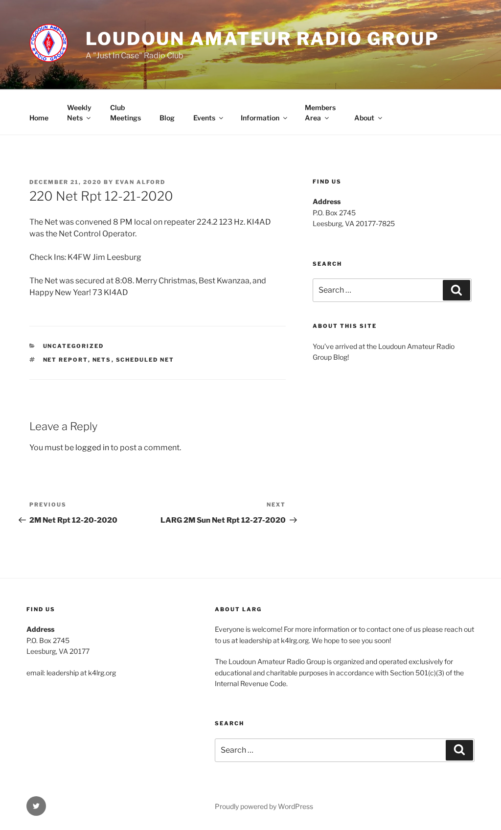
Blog (167, 118)
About (364, 118)
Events (204, 118)
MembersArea (320, 112)
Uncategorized (73, 346)
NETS (102, 359)
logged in (92, 447)
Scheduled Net (145, 359)
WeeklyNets (79, 112)
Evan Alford (140, 182)
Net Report (65, 359)
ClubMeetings (125, 112)
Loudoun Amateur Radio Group (262, 38)
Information (260, 118)
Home (38, 118)
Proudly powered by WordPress (264, 806)
